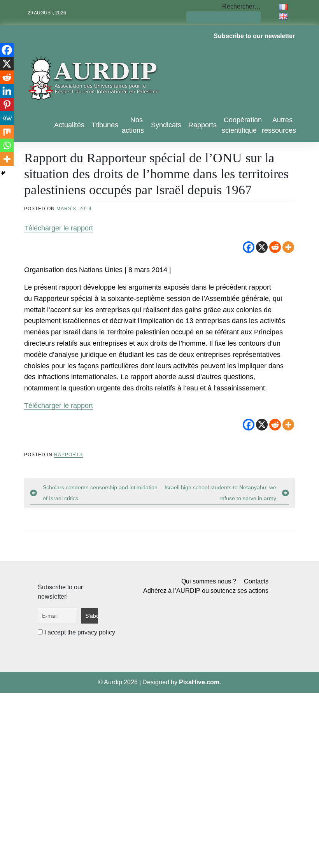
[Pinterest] (7, 104)
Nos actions (133, 125)
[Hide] (3, 173)
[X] (262, 247)
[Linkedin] (7, 91)
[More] (288, 247)
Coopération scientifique (242, 125)
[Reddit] (275, 247)
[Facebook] (248, 247)
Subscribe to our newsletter (254, 36)
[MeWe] (7, 118)
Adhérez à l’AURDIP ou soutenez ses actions (205, 590)
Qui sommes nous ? (208, 581)
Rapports (202, 125)
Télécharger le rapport (58, 228)
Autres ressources (279, 125)
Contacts (256, 581)
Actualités (69, 125)
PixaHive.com (199, 682)
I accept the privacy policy (79, 632)
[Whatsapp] (7, 145)
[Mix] (7, 132)
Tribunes (104, 125)
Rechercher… (241, 6)
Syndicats (166, 125)
